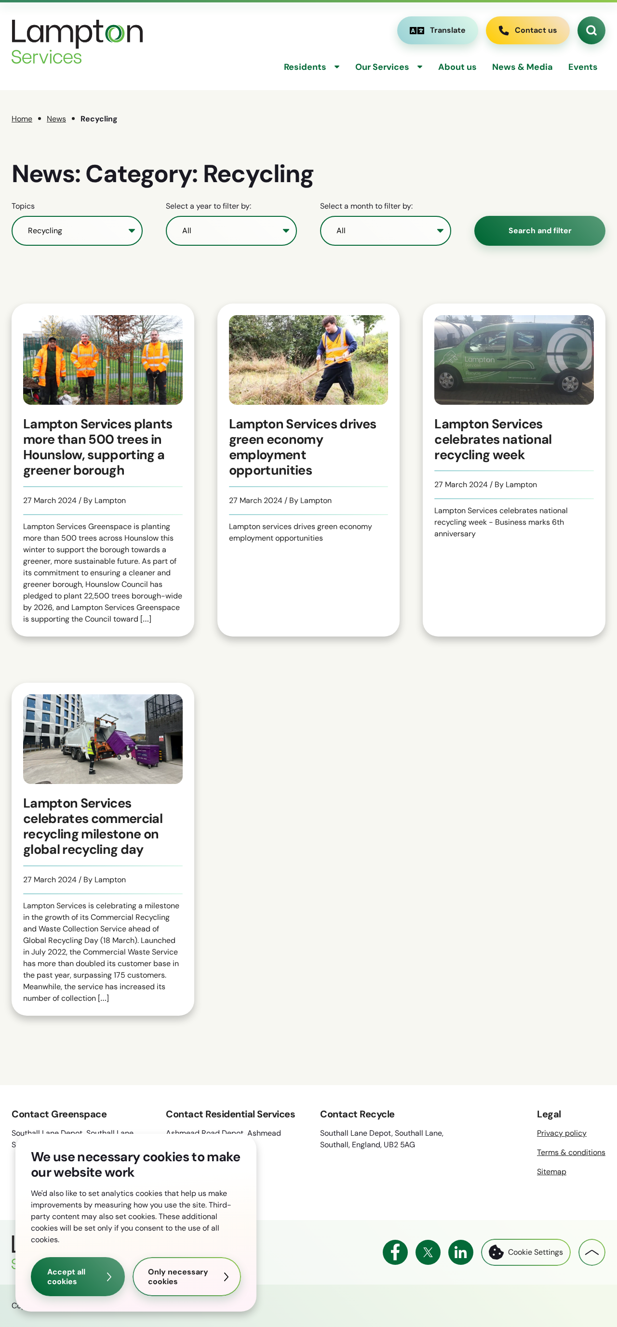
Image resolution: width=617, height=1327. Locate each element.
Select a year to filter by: (208, 206)
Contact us (536, 30)
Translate (437, 32)
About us (457, 67)
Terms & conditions (571, 1152)
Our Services (382, 67)
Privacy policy (562, 1133)
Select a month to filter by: (366, 206)
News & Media (522, 67)
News (56, 119)
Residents (305, 67)
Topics (23, 206)
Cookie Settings (535, 1252)
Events (583, 67)
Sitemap (551, 1172)
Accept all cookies (66, 1276)
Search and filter (540, 231)
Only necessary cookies (178, 1276)
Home (22, 119)
